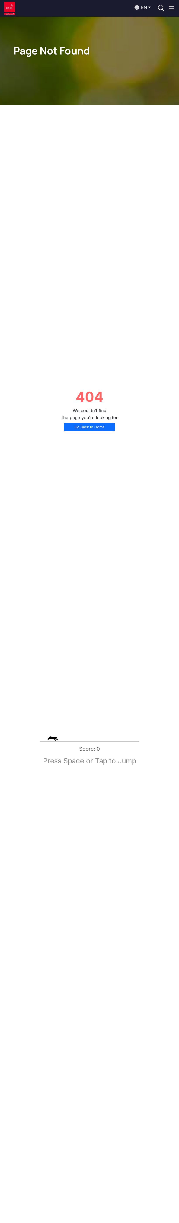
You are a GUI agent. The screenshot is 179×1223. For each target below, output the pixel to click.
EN (143, 7)
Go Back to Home (89, 427)
